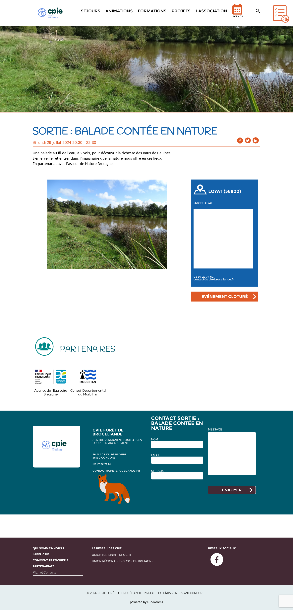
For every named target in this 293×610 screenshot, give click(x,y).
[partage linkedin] (256, 140)
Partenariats (43, 566)
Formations (152, 11)
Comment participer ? (50, 560)
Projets (181, 11)
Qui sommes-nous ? (48, 548)
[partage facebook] (240, 140)
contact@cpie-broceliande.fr (214, 279)
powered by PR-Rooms (146, 602)
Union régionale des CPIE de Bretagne (122, 561)
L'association (211, 11)
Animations (119, 11)
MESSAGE (215, 429)
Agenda (237, 16)
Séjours (90, 11)
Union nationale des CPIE (112, 554)
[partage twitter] (248, 140)
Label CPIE (41, 554)
